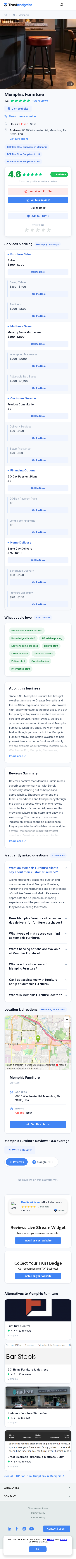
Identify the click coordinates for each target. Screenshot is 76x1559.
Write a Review (40, 200)
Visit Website (20, 108)
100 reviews (40, 100)
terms (50, 1539)
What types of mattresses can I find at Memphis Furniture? (34, 936)
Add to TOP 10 (40, 216)
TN (13, 14)
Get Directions (19, 138)
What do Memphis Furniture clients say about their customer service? (33, 870)
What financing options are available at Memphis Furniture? (34, 951)
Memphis (24, 14)
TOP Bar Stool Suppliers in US (23, 154)
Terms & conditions (38, 1508)
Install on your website (38, 1240)
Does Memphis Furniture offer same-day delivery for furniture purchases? (35, 920)
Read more (16, 756)
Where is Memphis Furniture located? (35, 995)
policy (63, 1539)
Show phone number (22, 116)
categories (11, 1487)
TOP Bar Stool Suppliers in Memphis (27, 146)
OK (37, 1549)
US (6, 14)
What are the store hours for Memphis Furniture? (29, 966)
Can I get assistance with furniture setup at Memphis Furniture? (33, 982)
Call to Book (38, 207)
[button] (38, 124)
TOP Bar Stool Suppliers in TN (23, 161)
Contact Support (56, 1528)
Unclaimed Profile (40, 191)
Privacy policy (38, 1513)
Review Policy (38, 1517)
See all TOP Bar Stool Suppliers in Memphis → (34, 1476)
